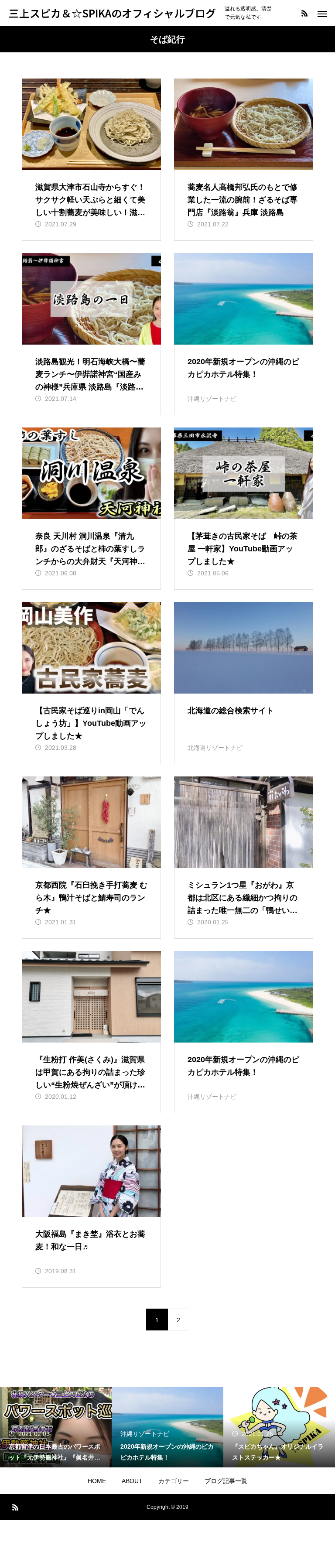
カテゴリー (173, 1480)
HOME (97, 1480)
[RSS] (304, 13)
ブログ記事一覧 (226, 1480)
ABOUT (132, 1480)
